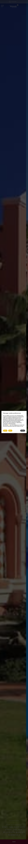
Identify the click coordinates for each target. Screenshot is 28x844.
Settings (22, 430)
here (9, 425)
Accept (5, 430)
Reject (10, 430)
